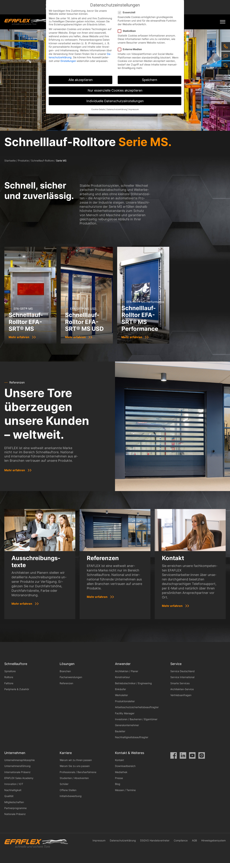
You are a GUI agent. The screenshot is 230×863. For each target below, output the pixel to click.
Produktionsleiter (125, 701)
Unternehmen (14, 753)
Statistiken (129, 30)
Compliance (181, 840)
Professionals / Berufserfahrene (78, 772)
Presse (119, 778)
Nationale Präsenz (15, 814)
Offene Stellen (68, 790)
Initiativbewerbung (71, 796)
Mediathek (121, 772)
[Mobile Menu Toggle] (223, 22)
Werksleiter (121, 695)
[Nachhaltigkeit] (225, 65)
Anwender (123, 664)
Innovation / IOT (13, 783)
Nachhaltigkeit (12, 790)
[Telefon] (225, 46)
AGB (194, 840)
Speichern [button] (149, 80)
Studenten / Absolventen (74, 778)
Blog (117, 783)
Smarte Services (180, 683)
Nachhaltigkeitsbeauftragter (131, 737)
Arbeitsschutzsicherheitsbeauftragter (137, 707)
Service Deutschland (182, 671)
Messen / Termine (125, 790)
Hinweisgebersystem (213, 840)
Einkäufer (120, 689)
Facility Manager (124, 713)
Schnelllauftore (15, 664)
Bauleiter (120, 731)
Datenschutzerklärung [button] (117, 109)
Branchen (65, 671)
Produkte (23, 160)
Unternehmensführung (17, 765)
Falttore (8, 683)
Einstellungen (68, 60)
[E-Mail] (225, 56)
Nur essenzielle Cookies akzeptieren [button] (115, 90)
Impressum (99, 840)
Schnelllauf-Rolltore (42, 160)
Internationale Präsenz (17, 772)
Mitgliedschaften (14, 802)
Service (175, 664)
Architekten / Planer (126, 671)
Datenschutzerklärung (123, 840)
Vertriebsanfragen (180, 695)
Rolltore (8, 677)
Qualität (8, 796)
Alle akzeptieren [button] (80, 80)
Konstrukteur (122, 677)
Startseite (10, 160)
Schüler (64, 783)
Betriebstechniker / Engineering (133, 683)
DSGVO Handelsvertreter (154, 840)
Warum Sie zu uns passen (75, 765)
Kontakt (119, 760)
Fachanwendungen (71, 677)
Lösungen (67, 664)
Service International (182, 677)
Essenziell (129, 12)
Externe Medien (132, 49)
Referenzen (66, 683)
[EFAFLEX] (26, 22)
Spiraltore (10, 671)
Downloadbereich (125, 765)
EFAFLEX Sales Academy (18, 778)
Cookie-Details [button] (98, 109)
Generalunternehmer (127, 725)
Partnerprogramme (15, 808)
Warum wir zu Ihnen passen (76, 760)
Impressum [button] (133, 109)
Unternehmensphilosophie (19, 760)
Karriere (66, 753)
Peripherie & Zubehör (16, 689)
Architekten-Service (182, 689)
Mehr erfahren (14, 470)
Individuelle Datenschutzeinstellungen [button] (115, 101)
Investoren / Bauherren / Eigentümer (136, 719)
